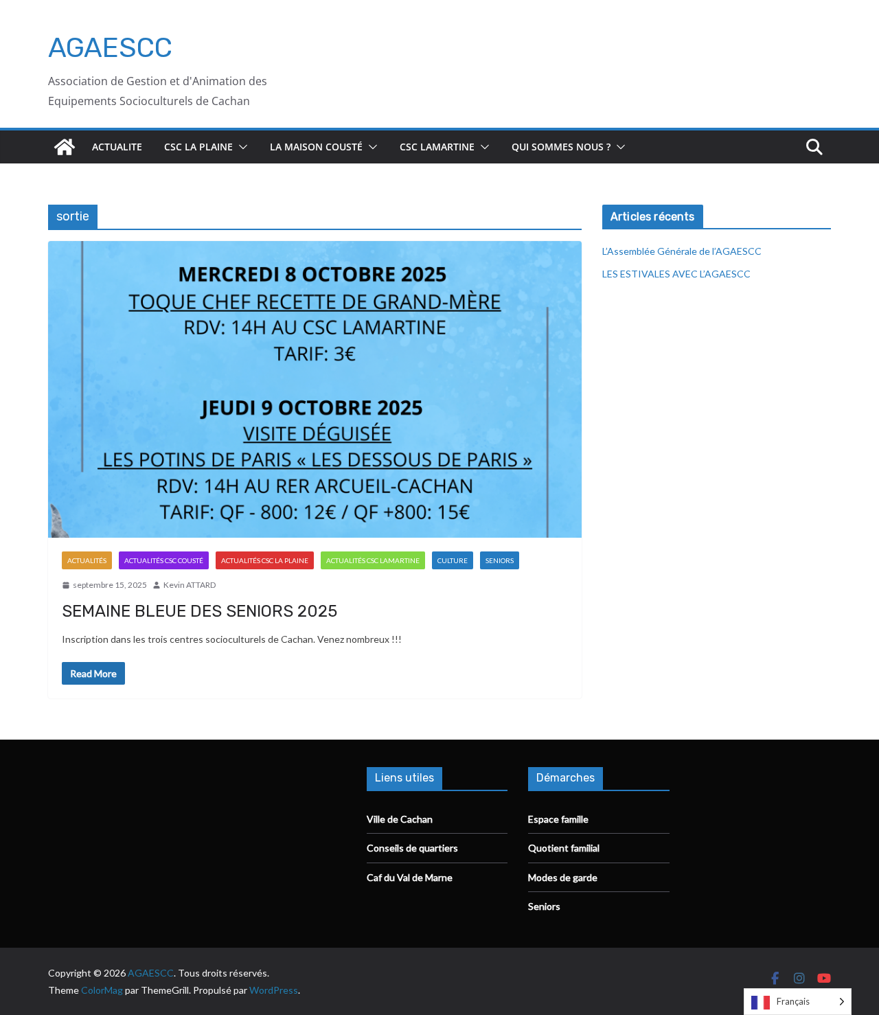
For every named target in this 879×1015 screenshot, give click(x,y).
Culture (452, 560)
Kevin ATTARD (189, 585)
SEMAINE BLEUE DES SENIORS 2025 (199, 611)
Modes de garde (562, 877)
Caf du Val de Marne (410, 877)
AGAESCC (110, 48)
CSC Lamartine (437, 146)
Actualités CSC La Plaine (264, 560)
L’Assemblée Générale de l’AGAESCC (682, 251)
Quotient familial (564, 848)
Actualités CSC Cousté (163, 560)
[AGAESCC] (64, 146)
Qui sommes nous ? (561, 146)
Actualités (86, 560)
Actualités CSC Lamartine (373, 560)
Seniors (500, 560)
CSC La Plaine (198, 146)
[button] (240, 147)
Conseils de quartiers (412, 848)
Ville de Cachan (400, 819)
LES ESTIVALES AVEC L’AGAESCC (676, 274)
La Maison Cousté (316, 146)
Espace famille (558, 819)
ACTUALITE (117, 146)
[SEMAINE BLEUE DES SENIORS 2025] (315, 389)
